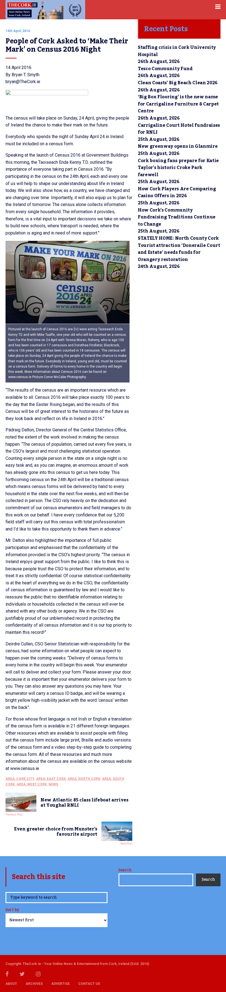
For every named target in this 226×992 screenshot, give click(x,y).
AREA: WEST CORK (32, 784)
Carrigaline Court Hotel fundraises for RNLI (179, 129)
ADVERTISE (60, 983)
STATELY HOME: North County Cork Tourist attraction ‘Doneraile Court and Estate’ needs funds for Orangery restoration (179, 249)
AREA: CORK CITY (20, 779)
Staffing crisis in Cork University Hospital (177, 51)
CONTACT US (89, 983)
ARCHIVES (34, 983)
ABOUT (11, 983)
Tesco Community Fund (165, 68)
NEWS (53, 784)
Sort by (12, 910)
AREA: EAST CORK (51, 779)
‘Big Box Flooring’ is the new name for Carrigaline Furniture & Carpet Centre (178, 104)
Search (125, 870)
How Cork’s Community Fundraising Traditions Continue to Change (177, 217)
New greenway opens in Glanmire (177, 146)
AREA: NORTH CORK (84, 779)
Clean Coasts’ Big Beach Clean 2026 (177, 82)
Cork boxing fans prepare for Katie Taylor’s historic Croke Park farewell (178, 167)
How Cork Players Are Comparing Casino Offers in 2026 (177, 192)
